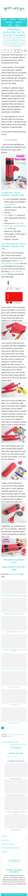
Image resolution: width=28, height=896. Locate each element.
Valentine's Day (21, 734)
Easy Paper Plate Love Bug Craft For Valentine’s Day (14, 669)
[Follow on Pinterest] (20, 747)
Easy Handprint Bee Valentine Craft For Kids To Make (14, 595)
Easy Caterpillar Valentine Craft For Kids (14, 631)
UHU (15, 215)
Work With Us (6, 840)
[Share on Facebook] (11, 51)
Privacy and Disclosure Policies (11, 848)
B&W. (13, 205)
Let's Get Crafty (13, 734)
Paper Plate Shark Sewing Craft (16, 795)
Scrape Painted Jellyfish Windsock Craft (16, 812)
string (17, 223)
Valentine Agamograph (14, 687)
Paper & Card (11, 736)
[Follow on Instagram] (14, 747)
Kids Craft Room (14, 9)
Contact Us (5, 836)
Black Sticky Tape (10, 226)
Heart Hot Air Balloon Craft (14, 723)
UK (21, 223)
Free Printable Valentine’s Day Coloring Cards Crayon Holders (14, 650)
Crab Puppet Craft (16, 830)
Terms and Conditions (7, 39)
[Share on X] (18, 51)
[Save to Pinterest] (4, 51)
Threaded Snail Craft (16, 778)
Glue (6, 215)
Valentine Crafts (15, 574)
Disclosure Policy (10, 46)
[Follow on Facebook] (11, 747)
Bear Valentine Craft (14, 705)
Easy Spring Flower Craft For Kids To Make (14, 613)
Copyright (4, 851)
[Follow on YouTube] (17, 747)
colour (6, 205)
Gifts (8, 734)
